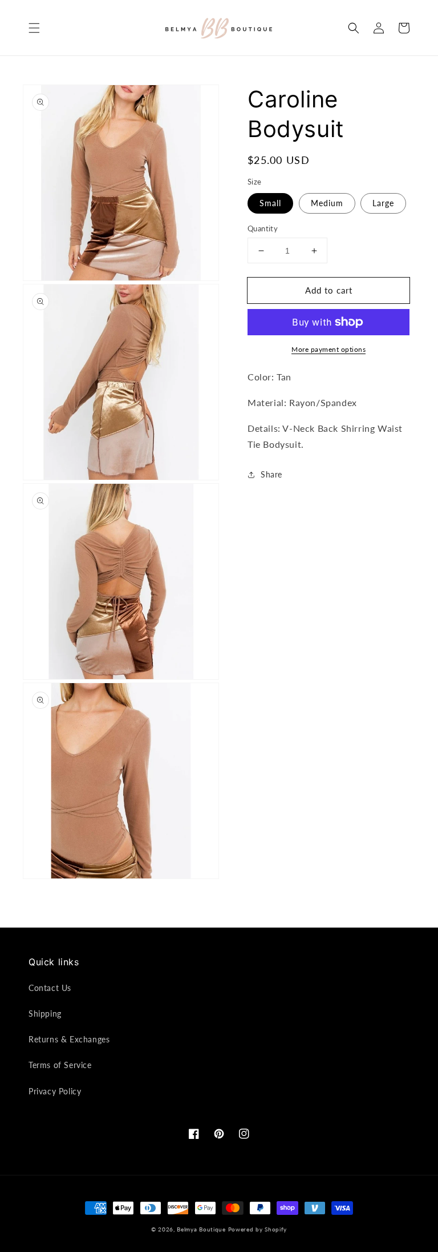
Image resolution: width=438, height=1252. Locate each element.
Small (270, 203)
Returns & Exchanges (69, 1039)
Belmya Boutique (201, 1229)
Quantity (263, 228)
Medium (327, 203)
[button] (34, 28)
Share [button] (271, 474)
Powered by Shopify (257, 1229)
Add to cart (328, 290)
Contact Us (50, 988)
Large (383, 203)
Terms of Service (60, 1065)
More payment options (328, 349)
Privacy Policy (55, 1091)
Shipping (45, 1013)
